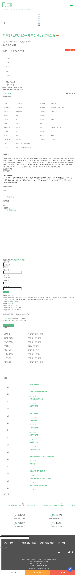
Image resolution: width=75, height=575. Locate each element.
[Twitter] (69, 552)
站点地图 (45, 561)
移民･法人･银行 (29, 543)
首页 (11, 10)
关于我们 (62, 543)
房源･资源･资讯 (19, 10)
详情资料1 (9, 197)
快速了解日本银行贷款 (18, 260)
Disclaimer (39, 568)
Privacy (34, 568)
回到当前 (13, 210)
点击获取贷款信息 (8, 325)
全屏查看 (7, 210)
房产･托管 (8, 543)
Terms (30, 568)
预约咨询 (7, 94)
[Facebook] (73, 552)
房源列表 (28, 10)
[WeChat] (59, 552)
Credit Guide (46, 568)
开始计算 (6, 292)
